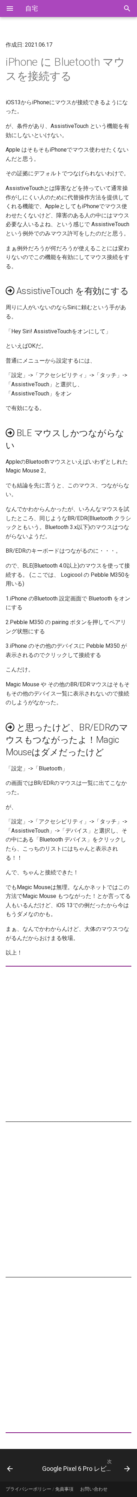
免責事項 (64, 1489)
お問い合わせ (93, 1489)
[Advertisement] (68, 1044)
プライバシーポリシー (28, 1489)
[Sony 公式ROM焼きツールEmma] (18, 1465)
